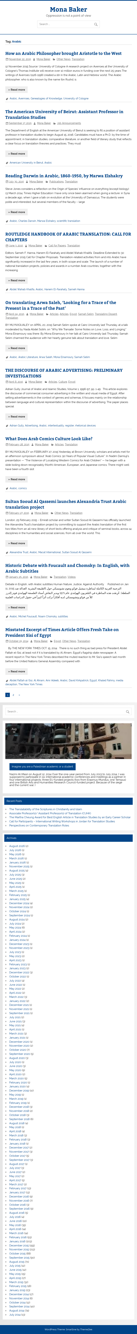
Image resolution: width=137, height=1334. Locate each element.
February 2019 (18, 1103)
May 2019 (15, 1094)
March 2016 (16, 1233)
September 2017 (19, 1160)
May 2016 (15, 1225)
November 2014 (19, 1298)
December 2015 (19, 1245)
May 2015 (15, 1274)
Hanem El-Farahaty (55, 289)
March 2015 (16, 1282)
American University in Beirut (26, 162)
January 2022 (17, 1001)
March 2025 (16, 891)
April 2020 (15, 1074)
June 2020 (15, 1066)
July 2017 (15, 1168)
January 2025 (17, 899)
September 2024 (19, 915)
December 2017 (19, 1147)
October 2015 (17, 1253)
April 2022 (15, 992)
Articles (54, 314)
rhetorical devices (85, 425)
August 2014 (16, 1310)
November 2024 (19, 907)
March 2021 (16, 1033)
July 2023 (15, 952)
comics (22, 488)
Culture (63, 381)
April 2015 (15, 1278)
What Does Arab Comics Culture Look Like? (49, 438)
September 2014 (19, 1306)
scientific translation (68, 220)
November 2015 (19, 1249)
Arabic (13, 98)
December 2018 (19, 1106)
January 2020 (17, 1086)
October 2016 (17, 1204)
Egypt (73, 314)
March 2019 (16, 1098)
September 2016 (19, 1208)
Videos (72, 576)
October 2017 (17, 1155)
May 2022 (15, 988)
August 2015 (16, 1261)
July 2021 (15, 1017)
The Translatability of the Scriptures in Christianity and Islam (45, 809)
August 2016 (16, 1212)
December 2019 (19, 1090)
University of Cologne (75, 98)
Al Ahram (39, 680)
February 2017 (17, 1188)
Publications (56, 181)
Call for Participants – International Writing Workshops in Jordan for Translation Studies (62, 821)
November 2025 (19, 866)
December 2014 (19, 1294)
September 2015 (19, 1257)
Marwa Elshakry (46, 220)
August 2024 (17, 919)
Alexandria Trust (19, 552)
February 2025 (18, 895)
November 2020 (19, 1045)
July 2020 (15, 1062)
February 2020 (18, 1082)
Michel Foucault (27, 616)
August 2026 (17, 846)
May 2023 (15, 956)
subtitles (63, 616)
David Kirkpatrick (78, 680)
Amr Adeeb (52, 680)
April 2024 (15, 931)
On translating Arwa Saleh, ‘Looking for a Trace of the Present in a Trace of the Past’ (60, 305)
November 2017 (19, 1151)
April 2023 (15, 960)
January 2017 (17, 1192)
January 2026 (17, 862)
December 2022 (19, 972)
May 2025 (15, 883)
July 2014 (15, 1314)
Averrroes (23, 98)
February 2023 (18, 964)
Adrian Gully (17, 425)
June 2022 (15, 984)
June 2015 (15, 1269)
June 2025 (15, 878)
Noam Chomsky (47, 616)
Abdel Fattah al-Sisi (21, 680)
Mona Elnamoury (63, 357)
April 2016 (15, 1229)
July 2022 (15, 980)
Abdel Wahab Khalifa (22, 289)
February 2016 (18, 1237)
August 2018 (16, 1123)
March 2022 (16, 997)
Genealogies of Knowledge (46, 98)
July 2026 (15, 850)
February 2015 (17, 1286)
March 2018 (16, 1135)
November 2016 (19, 1200)
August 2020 (17, 1058)
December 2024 (19, 903)
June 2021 (15, 1021)
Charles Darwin (27, 220)
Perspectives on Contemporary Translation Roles (39, 825)
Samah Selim (86, 314)
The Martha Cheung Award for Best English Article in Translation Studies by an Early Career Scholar (70, 817)
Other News (63, 59)
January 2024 (17, 940)
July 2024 (15, 923)
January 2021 (17, 1037)
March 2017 (16, 1184)
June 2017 (15, 1172)
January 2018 (17, 1143)
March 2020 (16, 1078)
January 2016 (17, 1241)
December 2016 (19, 1196)
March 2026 (16, 858)
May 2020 (15, 1070)
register (69, 425)
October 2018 (17, 1115)
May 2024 (15, 927)
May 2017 (15, 1176)
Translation (78, 59)
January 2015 (17, 1290)
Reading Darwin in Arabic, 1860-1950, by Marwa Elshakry (64, 175)
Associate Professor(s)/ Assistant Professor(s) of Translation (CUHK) (50, 813)
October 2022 (17, 976)
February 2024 (18, 935)
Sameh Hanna (76, 289)
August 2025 (17, 870)
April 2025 (15, 886)
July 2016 (15, 1217)
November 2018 (19, 1111)
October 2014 (17, 1302)
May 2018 (15, 1127)
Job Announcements (69, 123)
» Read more (16, 89)
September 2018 (19, 1119)
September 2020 (19, 1054)
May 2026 (15, 854)
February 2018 (18, 1139)
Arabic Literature (28, 357)
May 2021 (15, 1025)
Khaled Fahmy (106, 680)
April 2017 (15, 1180)
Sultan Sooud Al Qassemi (77, 552)
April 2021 (15, 1029)
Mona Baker (68, 9)
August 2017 (16, 1164)
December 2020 (19, 1041)
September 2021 (19, 1013)
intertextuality (56, 425)
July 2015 (15, 1265)
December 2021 (19, 1005)
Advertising (31, 425)
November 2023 (19, 948)
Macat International (49, 552)
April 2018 (15, 1131)
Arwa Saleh (45, 357)
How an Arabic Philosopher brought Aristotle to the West (63, 53)
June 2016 (15, 1221)
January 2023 (17, 968)
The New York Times (30, 684)
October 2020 (17, 1049)
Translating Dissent (106, 314)
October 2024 (17, 911)
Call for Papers (57, 245)
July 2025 (15, 874)
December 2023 (19, 944)
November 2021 (19, 1009)
